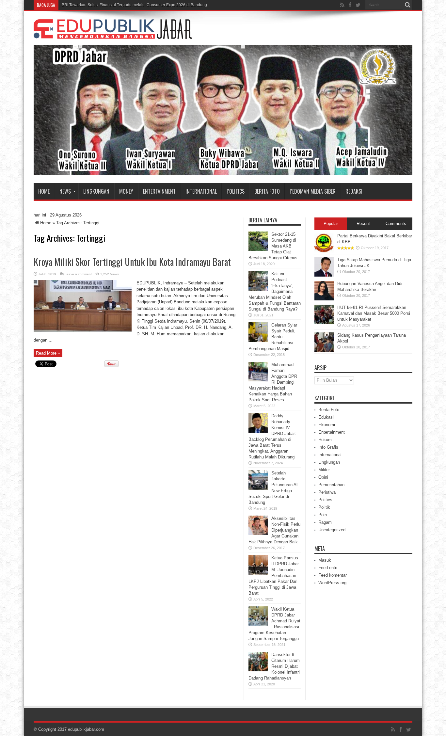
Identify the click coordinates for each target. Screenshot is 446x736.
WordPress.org (332, 582)
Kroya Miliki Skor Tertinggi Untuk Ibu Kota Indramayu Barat (132, 261)
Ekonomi (326, 424)
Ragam (325, 522)
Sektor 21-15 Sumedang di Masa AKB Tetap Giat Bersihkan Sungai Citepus (272, 246)
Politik (324, 507)
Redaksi (353, 191)
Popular (331, 223)
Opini (323, 477)
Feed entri (327, 567)
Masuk (324, 560)
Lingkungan (96, 191)
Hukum (325, 439)
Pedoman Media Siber (313, 191)
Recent (363, 223)
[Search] (407, 5)
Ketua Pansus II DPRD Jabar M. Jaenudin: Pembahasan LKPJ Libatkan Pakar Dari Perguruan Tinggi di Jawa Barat (273, 575)
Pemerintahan (331, 484)
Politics (236, 191)
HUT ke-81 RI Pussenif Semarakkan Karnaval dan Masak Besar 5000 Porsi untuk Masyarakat (373, 313)
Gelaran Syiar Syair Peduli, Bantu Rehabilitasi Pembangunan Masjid (272, 337)
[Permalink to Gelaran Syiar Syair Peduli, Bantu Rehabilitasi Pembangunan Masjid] (258, 340)
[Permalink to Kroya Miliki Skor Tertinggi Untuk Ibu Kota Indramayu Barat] (83, 330)
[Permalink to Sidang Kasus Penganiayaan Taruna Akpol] (324, 350)
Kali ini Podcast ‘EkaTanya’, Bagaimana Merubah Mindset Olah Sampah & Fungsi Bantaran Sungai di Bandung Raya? (274, 291)
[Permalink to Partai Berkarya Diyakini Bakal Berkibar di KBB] (324, 251)
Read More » (48, 353)
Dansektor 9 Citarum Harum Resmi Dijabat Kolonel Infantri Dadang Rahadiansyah (274, 666)
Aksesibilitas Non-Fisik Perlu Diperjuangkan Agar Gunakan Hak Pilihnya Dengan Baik (274, 530)
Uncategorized (331, 529)
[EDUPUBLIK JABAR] (113, 34)
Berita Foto (267, 191)
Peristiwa (327, 492)
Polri (322, 514)
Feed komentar (332, 575)
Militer (324, 469)
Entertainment (159, 191)
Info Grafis (328, 447)
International (201, 191)
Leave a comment (78, 274)
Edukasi (326, 417)
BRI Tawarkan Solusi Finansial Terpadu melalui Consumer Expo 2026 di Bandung (134, 5)
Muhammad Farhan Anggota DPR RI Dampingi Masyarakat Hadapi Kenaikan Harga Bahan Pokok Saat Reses (272, 382)
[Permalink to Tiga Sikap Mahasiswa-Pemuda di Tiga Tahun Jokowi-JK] (324, 275)
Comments (396, 223)
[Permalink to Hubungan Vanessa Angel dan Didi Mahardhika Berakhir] (324, 298)
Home (44, 191)
